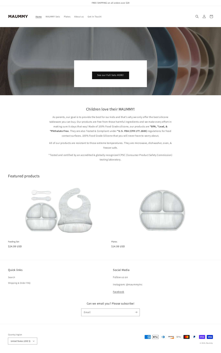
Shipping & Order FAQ (19, 282)
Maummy (209, 343)
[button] (197, 16)
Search (11, 277)
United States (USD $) (20, 341)
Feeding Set (13, 241)
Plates (114, 241)
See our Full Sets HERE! (110, 75)
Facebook (118, 291)
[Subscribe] (136, 312)
